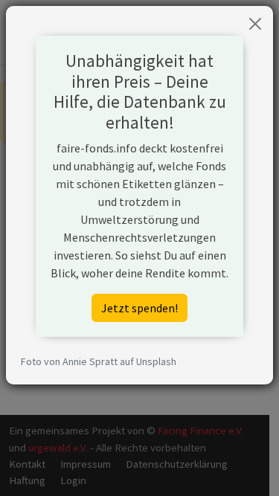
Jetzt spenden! (139, 307)
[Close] (255, 24)
